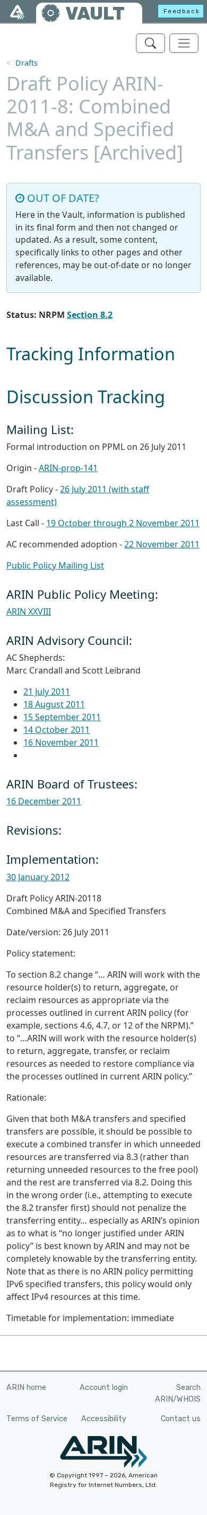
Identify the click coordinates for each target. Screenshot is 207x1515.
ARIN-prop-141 (68, 468)
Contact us (181, 1418)
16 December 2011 (43, 801)
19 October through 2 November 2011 (123, 523)
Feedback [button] (181, 11)
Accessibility (103, 1418)
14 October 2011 (56, 730)
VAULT (95, 13)
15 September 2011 (62, 717)
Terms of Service (36, 1418)
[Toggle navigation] (184, 43)
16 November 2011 (61, 742)
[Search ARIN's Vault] (150, 43)
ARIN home (26, 1387)
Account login (104, 1387)
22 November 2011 (162, 544)
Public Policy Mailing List (55, 565)
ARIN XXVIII (28, 611)
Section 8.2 (90, 315)
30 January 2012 (38, 877)
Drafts (26, 63)
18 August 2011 (54, 704)
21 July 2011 (46, 691)
